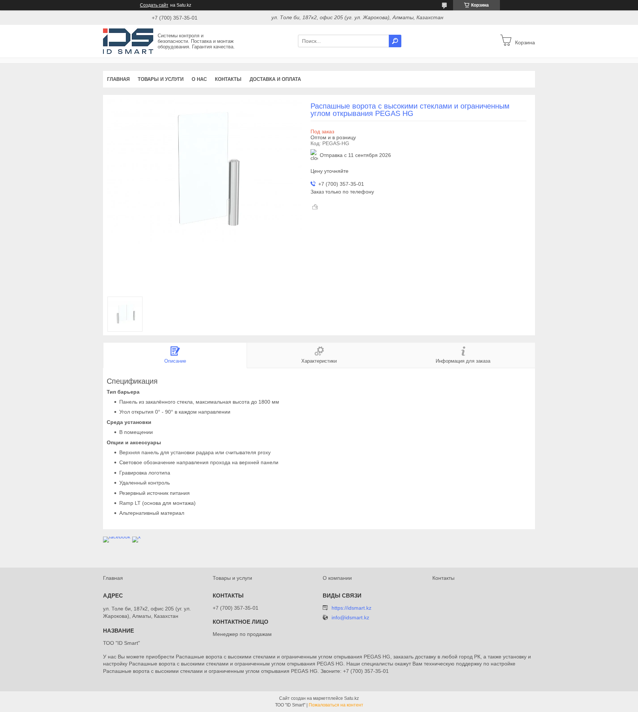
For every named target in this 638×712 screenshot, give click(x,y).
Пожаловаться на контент (336, 705)
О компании (337, 578)
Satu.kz (351, 698)
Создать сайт (154, 5)
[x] (136, 537)
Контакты (228, 79)
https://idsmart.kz (351, 608)
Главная (118, 79)
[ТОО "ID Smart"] (128, 41)
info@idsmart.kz (350, 617)
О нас (199, 79)
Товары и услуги (160, 79)
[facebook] (116, 537)
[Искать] (395, 41)
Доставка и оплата (275, 79)
